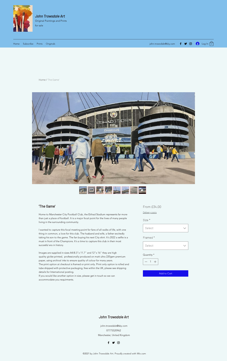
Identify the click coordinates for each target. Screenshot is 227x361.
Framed (149, 237)
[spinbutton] (150, 262)
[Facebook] (180, 43)
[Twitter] (185, 43)
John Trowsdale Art (50, 16)
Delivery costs (150, 212)
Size (146, 220)
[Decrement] (145, 262)
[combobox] (165, 228)
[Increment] (155, 262)
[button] (212, 43)
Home (42, 79)
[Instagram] (190, 43)
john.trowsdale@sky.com (162, 43)
